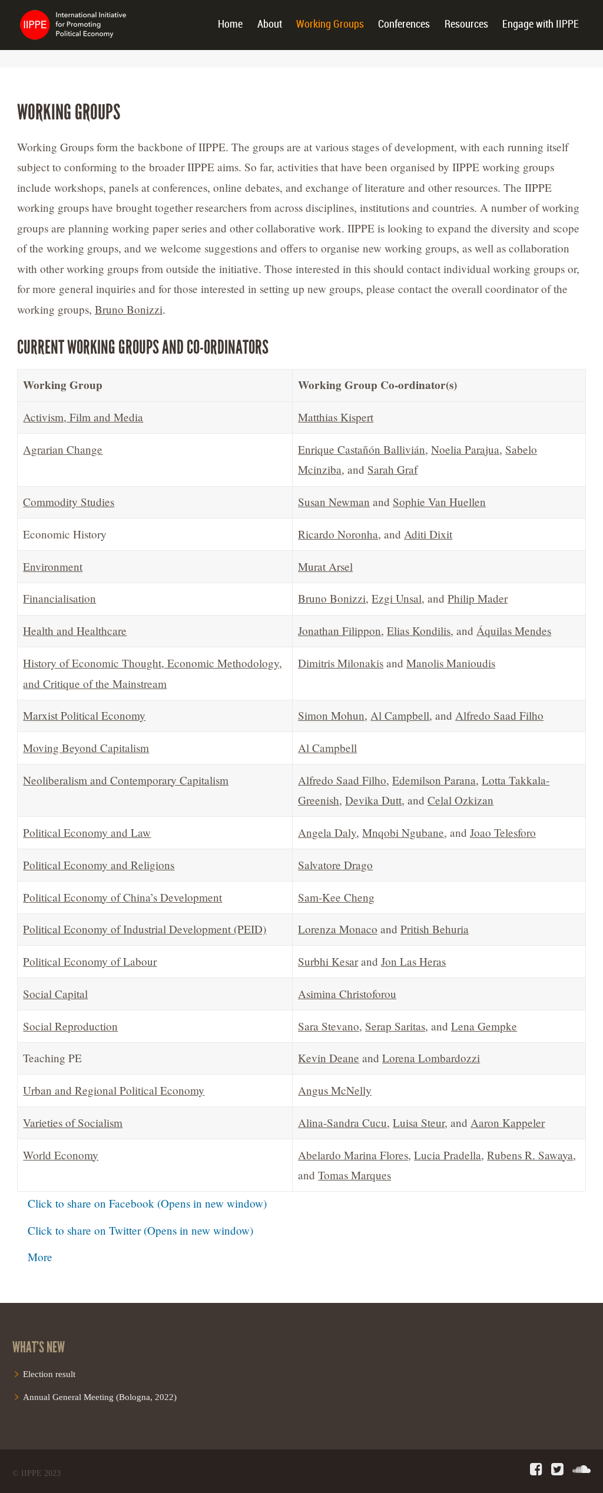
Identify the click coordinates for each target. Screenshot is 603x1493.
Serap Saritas (395, 1026)
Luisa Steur (419, 1122)
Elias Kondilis (418, 630)
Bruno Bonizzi (129, 309)
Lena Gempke (484, 1026)
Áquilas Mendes (513, 630)
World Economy (60, 1155)
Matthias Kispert (335, 417)
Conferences (404, 24)
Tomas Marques (354, 1175)
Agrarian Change (62, 449)
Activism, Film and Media (83, 417)
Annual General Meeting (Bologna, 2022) (100, 1397)
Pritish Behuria (434, 929)
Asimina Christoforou (347, 993)
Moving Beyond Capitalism (86, 747)
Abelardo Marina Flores (353, 1155)
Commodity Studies (68, 501)
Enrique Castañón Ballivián (361, 449)
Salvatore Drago (335, 864)
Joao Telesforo (503, 832)
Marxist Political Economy (84, 715)
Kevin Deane (328, 1057)
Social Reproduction (70, 1026)
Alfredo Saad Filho (499, 715)
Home (230, 24)
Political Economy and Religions (98, 864)
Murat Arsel (325, 566)
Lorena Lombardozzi (431, 1057)
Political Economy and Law (87, 832)
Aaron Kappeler (508, 1122)
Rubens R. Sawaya (530, 1155)
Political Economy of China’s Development (122, 897)
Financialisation (59, 598)
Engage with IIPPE (540, 24)
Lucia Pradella (447, 1155)
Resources (466, 24)
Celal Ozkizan (460, 800)
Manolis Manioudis (450, 663)
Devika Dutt (373, 800)
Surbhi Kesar (328, 961)
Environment (52, 566)
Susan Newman (334, 501)
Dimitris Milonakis (340, 663)
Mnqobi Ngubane (403, 832)
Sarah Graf (392, 469)
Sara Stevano (328, 1026)
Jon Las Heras (413, 961)
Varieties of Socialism (72, 1122)
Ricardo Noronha (338, 534)
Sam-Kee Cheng (336, 897)
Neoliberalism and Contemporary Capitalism (125, 780)
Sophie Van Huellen (439, 501)
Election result (49, 1374)
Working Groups (330, 24)
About (269, 24)
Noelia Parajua (465, 449)
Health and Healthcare (75, 630)
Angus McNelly (335, 1090)
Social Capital (55, 993)
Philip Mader (478, 598)
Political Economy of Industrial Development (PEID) (144, 929)
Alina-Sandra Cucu (342, 1122)
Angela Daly (327, 832)
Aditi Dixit (428, 534)
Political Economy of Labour (90, 961)
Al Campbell (399, 715)
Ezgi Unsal (397, 598)
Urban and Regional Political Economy (113, 1090)
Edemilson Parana (434, 780)
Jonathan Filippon (339, 630)
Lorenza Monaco (337, 929)
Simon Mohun (331, 715)
